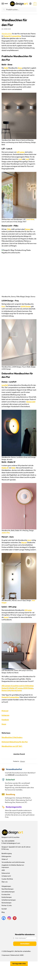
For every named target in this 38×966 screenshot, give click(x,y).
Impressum (5, 867)
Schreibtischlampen (8, 892)
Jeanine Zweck (19, 754)
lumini (19, 690)
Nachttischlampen (8, 889)
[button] (34, 3)
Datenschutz (6, 873)
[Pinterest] (14, 918)
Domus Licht (6, 690)
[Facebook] (3, 918)
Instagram (5, 715)
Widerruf (5, 859)
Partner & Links (7, 905)
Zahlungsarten (6, 856)
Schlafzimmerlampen (9, 900)
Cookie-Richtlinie (7, 879)
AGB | (22, 955)
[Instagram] (9, 918)
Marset (13, 690)
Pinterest (5, 711)
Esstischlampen (7, 897)
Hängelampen (6, 886)
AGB (3, 870)
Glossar (22, 761)
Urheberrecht (6, 876)
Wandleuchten (7, 34)
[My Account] (30, 3)
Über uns (4, 882)
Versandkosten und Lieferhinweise (13, 862)
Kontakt (4, 909)
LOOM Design (28, 688)
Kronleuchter (6, 894)
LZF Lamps (18, 688)
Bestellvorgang (7, 853)
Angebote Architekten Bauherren (13, 865)
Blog (3, 912)
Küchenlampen (6, 903)
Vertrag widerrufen (19, 964)
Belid (12, 688)
